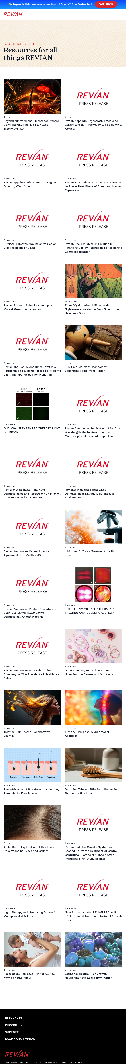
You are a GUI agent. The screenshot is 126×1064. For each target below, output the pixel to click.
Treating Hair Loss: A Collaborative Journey (27, 734)
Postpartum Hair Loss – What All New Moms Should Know (29, 976)
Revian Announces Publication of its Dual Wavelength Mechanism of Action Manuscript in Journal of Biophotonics (92, 432)
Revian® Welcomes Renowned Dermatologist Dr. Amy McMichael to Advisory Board (89, 493)
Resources (13, 1017)
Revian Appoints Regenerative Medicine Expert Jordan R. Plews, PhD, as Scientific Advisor (93, 125)
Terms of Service (33, 1062)
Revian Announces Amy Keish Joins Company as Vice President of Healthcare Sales (31, 674)
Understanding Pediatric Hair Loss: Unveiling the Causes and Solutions (89, 672)
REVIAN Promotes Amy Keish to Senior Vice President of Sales (30, 246)
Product (12, 1025)
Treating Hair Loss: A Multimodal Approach (87, 734)
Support (12, 1032)
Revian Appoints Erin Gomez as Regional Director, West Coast (31, 184)
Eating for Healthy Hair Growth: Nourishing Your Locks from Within (88, 976)
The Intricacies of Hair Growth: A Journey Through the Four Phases (31, 791)
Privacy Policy (66, 1062)
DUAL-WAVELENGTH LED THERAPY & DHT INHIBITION (32, 430)
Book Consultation (20, 1039)
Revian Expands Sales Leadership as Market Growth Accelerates (28, 307)
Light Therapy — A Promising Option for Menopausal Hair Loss (30, 914)
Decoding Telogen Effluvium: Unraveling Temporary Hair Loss (91, 791)
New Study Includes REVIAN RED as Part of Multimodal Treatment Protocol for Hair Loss (93, 916)
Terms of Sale (50, 1062)
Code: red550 (106, 4)
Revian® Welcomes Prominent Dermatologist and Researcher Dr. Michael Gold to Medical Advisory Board (32, 493)
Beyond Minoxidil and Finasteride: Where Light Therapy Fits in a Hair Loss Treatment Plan (31, 125)
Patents (78, 1062)
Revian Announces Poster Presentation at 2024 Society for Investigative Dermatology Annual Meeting (32, 613)
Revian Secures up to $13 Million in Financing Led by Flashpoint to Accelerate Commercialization (93, 247)
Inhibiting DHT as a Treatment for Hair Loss (90, 553)
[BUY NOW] (14, 1058)
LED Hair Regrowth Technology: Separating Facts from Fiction (86, 369)
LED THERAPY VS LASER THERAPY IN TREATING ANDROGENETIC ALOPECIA (90, 611)
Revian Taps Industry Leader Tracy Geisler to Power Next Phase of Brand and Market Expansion (93, 186)
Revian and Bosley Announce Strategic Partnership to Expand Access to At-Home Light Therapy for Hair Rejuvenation (32, 370)
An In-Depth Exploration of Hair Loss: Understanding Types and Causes (29, 849)
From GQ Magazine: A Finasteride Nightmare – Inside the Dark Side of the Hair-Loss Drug (92, 309)
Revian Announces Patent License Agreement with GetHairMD (26, 553)
